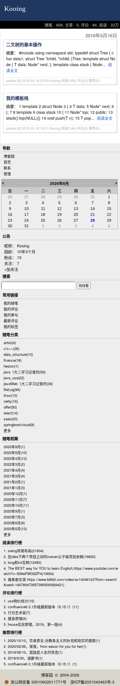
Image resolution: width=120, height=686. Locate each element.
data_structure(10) (18, 354)
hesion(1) (11, 366)
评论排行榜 (12, 592)
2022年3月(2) (14, 464)
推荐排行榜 (12, 632)
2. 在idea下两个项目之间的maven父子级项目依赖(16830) (49, 556)
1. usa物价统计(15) (19, 600)
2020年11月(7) (15, 499)
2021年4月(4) (14, 470)
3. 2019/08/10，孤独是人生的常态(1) (33, 652)
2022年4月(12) (15, 458)
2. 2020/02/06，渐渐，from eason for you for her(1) (45, 646)
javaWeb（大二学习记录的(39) (28, 383)
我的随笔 (11, 303)
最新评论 (11, 320)
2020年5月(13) (15, 528)
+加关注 (11, 269)
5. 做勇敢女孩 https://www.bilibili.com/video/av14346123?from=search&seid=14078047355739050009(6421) (60, 582)
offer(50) (10, 407)
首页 (7, 162)
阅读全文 (104, 118)
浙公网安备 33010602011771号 (38, 682)
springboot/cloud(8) (19, 424)
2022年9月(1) (14, 446)
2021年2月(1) (14, 481)
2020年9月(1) (14, 511)
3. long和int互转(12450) (22, 562)
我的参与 (11, 314)
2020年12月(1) (15, 493)
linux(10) (10, 395)
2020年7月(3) (14, 517)
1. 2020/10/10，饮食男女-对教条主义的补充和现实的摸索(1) (52, 640)
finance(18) (12, 360)
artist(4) (10, 342)
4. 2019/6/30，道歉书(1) (23, 658)
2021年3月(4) (14, 476)
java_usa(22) (14, 377)
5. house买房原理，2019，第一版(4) (33, 624)
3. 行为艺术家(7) (17, 612)
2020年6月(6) (14, 522)
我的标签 (11, 326)
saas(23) (11, 418)
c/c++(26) (11, 348)
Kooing (15, 8)
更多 (7, 430)
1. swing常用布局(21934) (24, 550)
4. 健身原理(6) (15, 618)
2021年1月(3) (14, 487)
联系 (7, 167)
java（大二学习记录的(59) (24, 372)
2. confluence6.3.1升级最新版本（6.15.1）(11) (41, 606)
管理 (7, 173)
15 (19, 257)
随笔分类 (10, 334)
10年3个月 (26, 251)
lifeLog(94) (12, 389)
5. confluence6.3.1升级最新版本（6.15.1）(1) (40, 663)
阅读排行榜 (12, 542)
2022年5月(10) (15, 452)
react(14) (11, 413)
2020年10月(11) (16, 505)
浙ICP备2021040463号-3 (92, 682)
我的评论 (11, 308)
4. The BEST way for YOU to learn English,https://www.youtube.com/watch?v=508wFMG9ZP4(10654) (61, 571)
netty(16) (11, 401)
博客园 (9, 156)
